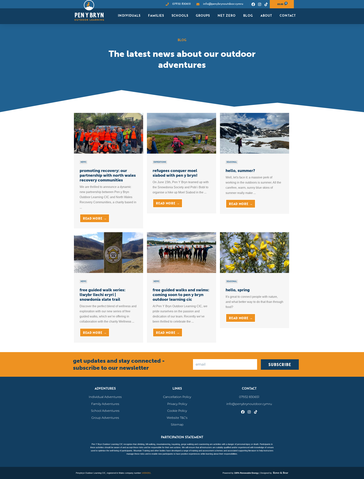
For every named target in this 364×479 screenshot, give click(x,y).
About (266, 15)
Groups (203, 15)
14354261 (146, 473)
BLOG (248, 15)
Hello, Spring (238, 290)
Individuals (129, 15)
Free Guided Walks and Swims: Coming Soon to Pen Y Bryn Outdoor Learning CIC (181, 295)
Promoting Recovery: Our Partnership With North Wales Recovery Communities (108, 175)
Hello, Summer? (240, 170)
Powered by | (241, 473)
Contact (288, 15)
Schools (180, 15)
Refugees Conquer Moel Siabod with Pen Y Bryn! (175, 173)
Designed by (266, 473)
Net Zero (227, 15)
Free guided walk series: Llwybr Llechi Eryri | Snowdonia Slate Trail (102, 295)
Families (156, 15)
